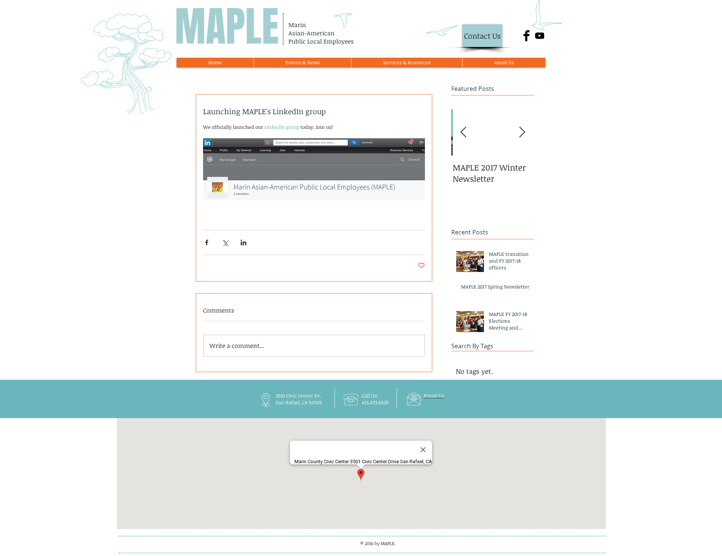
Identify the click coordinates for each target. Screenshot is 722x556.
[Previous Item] (463, 133)
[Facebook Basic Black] (526, 35)
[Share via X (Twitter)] (225, 242)
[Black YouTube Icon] (539, 35)
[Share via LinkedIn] (243, 242)
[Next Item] (522, 133)
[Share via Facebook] (206, 242)
